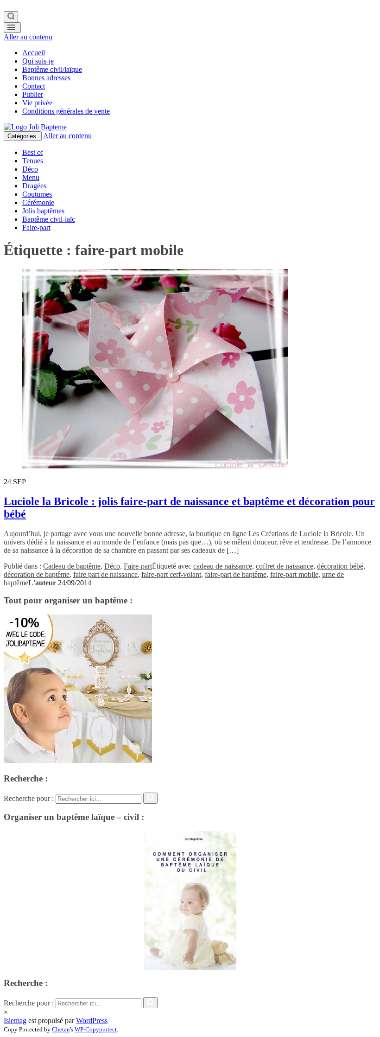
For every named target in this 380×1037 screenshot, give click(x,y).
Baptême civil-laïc (48, 219)
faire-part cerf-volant (171, 574)
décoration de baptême (37, 574)
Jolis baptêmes (43, 211)
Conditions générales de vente (66, 111)
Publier (32, 94)
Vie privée (37, 103)
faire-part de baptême (235, 574)
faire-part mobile (294, 574)
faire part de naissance (105, 574)
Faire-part (36, 227)
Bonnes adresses (46, 78)
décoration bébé (340, 566)
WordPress (92, 1020)
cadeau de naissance (222, 566)
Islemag (15, 1020)
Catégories (22, 136)
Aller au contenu (28, 37)
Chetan (61, 1029)
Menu (30, 177)
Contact (33, 86)
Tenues (32, 161)
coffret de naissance (284, 566)
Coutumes (37, 194)
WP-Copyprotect (96, 1029)
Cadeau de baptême (72, 566)
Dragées (34, 186)
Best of (32, 152)
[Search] (11, 16)
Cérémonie (38, 202)
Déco (30, 169)
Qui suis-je (38, 61)
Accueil (33, 53)
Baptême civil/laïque (52, 69)
